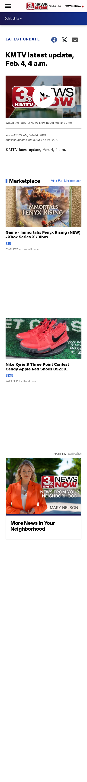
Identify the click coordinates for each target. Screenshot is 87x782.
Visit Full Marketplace (66, 181)
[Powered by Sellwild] (74, 454)
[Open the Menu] (7, 6)
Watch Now (73, 6)
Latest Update (23, 39)
